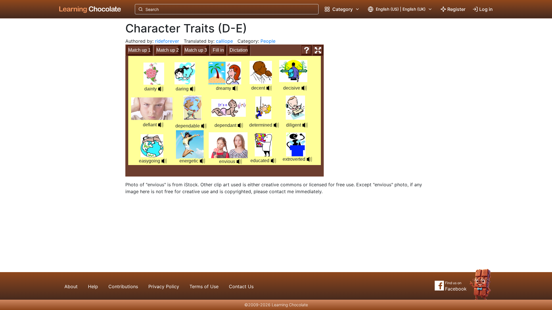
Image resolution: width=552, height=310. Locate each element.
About (71, 286)
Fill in (218, 50)
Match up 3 (196, 50)
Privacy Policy (163, 286)
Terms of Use (203, 286)
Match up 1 (139, 50)
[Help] (306, 50)
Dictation (239, 50)
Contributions (123, 286)
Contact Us (241, 286)
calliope (224, 41)
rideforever (167, 41)
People (267, 41)
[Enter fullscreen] (318, 50)
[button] (161, 89)
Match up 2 (167, 50)
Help (93, 286)
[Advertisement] (86, 113)
